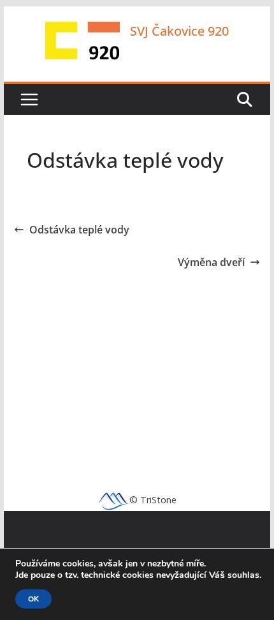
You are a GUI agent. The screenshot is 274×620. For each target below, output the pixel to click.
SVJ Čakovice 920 (179, 31)
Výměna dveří (211, 262)
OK (33, 599)
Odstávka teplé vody (79, 230)
